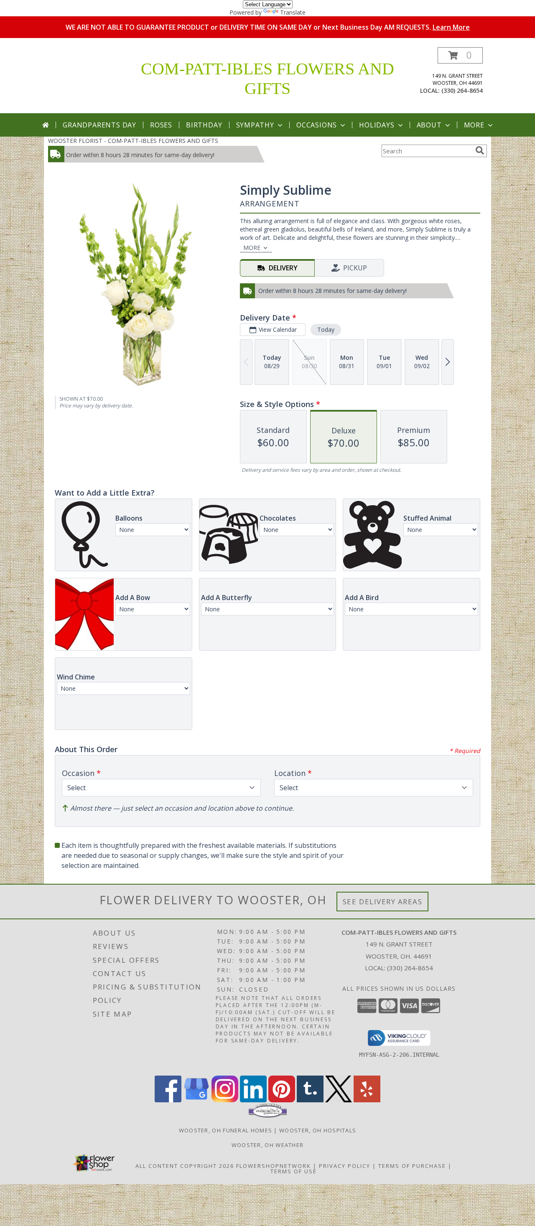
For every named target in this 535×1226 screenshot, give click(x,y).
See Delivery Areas (383, 901)
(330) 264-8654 (462, 90)
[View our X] (338, 1100)
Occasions (316, 125)
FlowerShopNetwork (273, 1166)
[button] (460, 55)
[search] (480, 150)
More (474, 125)
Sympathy (255, 125)
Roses (161, 125)
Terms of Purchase (412, 1166)
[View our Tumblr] (310, 1100)
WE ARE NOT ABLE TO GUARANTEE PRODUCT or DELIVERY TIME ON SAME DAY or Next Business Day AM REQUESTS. (268, 27)
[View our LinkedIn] (253, 1100)
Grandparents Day (99, 125)
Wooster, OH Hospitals (317, 1130)
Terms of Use (293, 1171)
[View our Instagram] (224, 1100)
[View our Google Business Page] (196, 1100)
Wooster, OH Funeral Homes (226, 1130)
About (429, 125)
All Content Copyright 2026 (184, 1166)
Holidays (376, 125)
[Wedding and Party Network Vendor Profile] (268, 1115)
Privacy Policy (344, 1166)
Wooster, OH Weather (268, 1145)
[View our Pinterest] (281, 1100)
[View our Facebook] (168, 1100)
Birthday (204, 125)
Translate (293, 12)
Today (325, 329)
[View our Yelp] (367, 1100)
